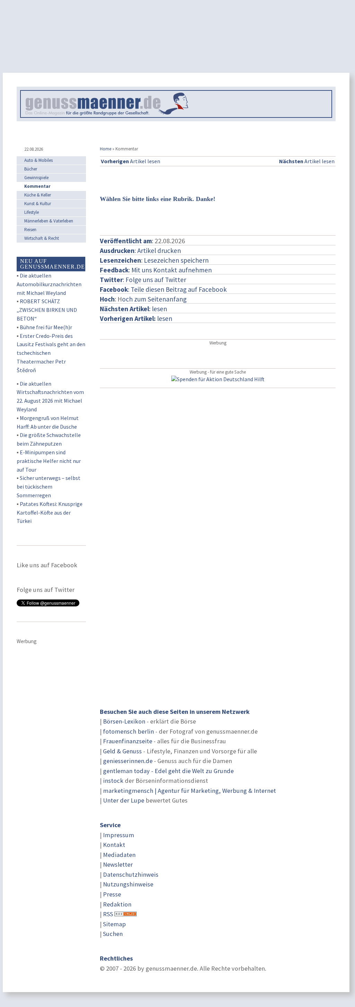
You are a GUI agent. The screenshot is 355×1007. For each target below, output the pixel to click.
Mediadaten (119, 855)
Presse (112, 894)
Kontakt (114, 845)
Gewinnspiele (36, 178)
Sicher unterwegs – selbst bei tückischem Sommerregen (48, 486)
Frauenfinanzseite (127, 741)
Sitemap (114, 924)
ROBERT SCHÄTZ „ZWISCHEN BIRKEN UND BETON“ (47, 310)
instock (113, 781)
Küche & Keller (37, 195)
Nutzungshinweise (128, 884)
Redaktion (117, 904)
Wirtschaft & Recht (41, 238)
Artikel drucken (159, 250)
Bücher (30, 169)
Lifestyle (31, 212)
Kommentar (37, 186)
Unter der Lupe (123, 800)
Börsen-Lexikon (124, 721)
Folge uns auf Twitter (155, 279)
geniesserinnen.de (128, 761)
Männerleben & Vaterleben (48, 221)
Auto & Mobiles (38, 160)
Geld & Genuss (122, 751)
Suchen (113, 934)
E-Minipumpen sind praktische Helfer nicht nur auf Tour (49, 461)
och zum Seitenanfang (154, 299)
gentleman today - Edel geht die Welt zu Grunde (168, 771)
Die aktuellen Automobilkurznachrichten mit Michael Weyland (49, 284)
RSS (108, 914)
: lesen (133, 309)
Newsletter (118, 864)
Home (105, 149)
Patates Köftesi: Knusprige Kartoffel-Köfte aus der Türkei (50, 512)
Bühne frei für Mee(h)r (46, 327)
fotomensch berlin (128, 731)
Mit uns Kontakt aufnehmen (171, 270)
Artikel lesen (130, 161)
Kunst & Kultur (37, 204)
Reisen (30, 230)
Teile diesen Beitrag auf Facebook (179, 289)
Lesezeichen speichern (176, 260)
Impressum (118, 835)
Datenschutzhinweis (130, 874)
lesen (136, 318)
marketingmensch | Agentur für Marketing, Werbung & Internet (189, 791)
